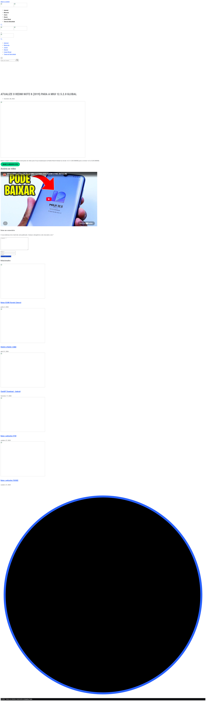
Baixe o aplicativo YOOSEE (9, 480)
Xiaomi (6, 17)
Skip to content (5, 1)
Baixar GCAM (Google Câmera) (11, 303)
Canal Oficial (7, 19)
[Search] (1, 25)
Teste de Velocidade (9, 21)
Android (6, 10)
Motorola (6, 12)
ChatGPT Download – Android (10, 391)
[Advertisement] (49, 79)
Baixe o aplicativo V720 (8, 436)
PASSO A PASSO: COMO (8, 347)
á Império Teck (27, 699)
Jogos (5, 14)
